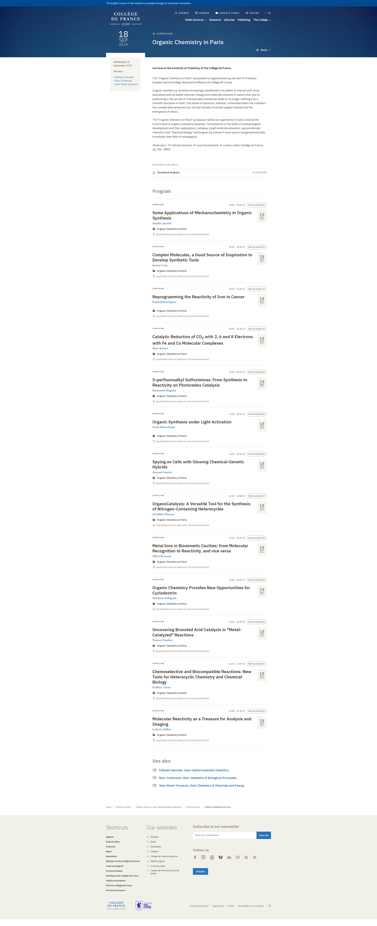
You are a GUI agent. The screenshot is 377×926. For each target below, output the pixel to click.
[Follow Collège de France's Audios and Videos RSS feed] (255, 857)
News (108, 851)
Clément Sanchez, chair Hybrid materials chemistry (194, 770)
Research (215, 19)
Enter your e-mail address (207, 835)
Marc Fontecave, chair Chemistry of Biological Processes (197, 778)
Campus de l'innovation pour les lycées (164, 872)
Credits (231, 906)
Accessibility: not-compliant (251, 906)
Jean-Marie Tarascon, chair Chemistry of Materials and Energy (201, 785)
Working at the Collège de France (122, 875)
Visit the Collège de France (119, 885)
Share (264, 49)
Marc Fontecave (123, 80)
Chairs (254, 13)
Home (108, 807)
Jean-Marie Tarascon (126, 84)
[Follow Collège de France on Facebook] (195, 857)
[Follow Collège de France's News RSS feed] (246, 857)
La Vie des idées (157, 866)
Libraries (229, 19)
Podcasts (110, 846)
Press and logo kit (114, 866)
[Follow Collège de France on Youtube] (238, 857)
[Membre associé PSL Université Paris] (144, 905)
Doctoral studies (114, 871)
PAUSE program (157, 861)
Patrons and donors (115, 890)
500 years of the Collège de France (123, 861)
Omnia (153, 841)
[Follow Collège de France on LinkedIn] (229, 857)
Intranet (154, 837)
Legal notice (218, 906)
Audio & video (229, 13)
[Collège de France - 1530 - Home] (126, 18)
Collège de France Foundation (164, 856)
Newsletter (111, 856)
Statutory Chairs (123, 807)
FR (269, 13)
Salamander (155, 846)
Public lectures (193, 807)
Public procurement (115, 880)
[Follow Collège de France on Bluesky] (221, 857)
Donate (200, 871)
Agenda (204, 13)
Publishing (244, 19)
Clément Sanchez (124, 77)
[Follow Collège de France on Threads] (212, 857)
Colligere (154, 851)
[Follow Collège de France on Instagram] (203, 857)
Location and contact (199, 906)
